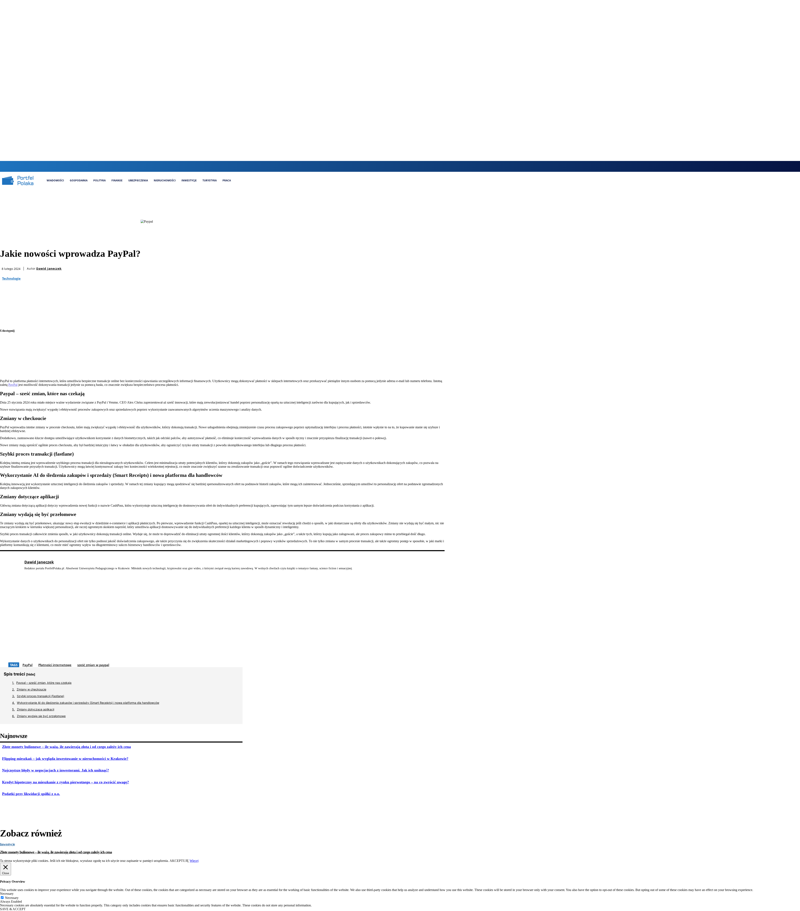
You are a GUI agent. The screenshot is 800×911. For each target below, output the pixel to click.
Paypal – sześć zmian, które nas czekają (43, 682)
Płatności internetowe (54, 665)
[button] (383, 166)
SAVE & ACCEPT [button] (13, 909)
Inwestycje (7, 844)
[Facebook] (391, 166)
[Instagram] (398, 166)
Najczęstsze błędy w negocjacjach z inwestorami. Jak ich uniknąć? (55, 770)
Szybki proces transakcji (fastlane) (40, 696)
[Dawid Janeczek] (10, 610)
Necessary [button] (7, 893)
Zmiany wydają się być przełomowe (41, 716)
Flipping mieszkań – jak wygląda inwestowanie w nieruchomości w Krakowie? (65, 758)
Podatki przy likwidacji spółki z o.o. (31, 794)
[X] (412, 166)
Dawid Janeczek (49, 268)
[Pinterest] (7, 360)
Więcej (194, 860)
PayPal (13, 384)
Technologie (11, 278)
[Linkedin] (405, 166)
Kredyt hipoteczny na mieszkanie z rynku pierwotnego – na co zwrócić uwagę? (65, 782)
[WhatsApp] (7, 370)
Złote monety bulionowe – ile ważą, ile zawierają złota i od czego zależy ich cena (66, 747)
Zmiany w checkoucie (31, 689)
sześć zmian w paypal (93, 665)
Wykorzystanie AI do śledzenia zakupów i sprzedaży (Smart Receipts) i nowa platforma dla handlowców (88, 702)
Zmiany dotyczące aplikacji (35, 709)
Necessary (12, 898)
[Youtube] (419, 166)
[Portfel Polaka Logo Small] (17, 180)
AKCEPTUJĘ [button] (179, 860)
